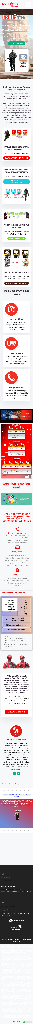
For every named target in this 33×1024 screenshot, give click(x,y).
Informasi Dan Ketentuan (14, 593)
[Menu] (28, 4)
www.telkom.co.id (5, 877)
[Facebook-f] (18, 773)
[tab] (10, 604)
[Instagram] (14, 773)
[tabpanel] (16, 642)
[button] (16, 593)
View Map (3, 894)
